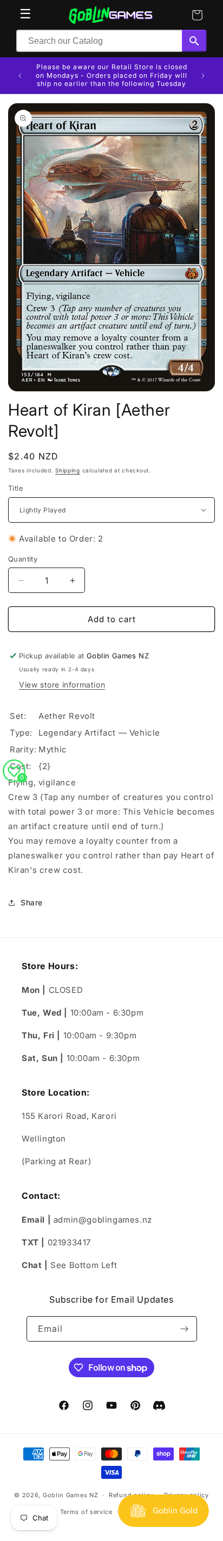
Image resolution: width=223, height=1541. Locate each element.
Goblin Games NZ (71, 1495)
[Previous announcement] (20, 76)
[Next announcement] (203, 76)
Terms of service (86, 1512)
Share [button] (32, 902)
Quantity (22, 559)
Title (15, 488)
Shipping (67, 470)
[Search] (194, 41)
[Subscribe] (184, 1329)
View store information (62, 684)
